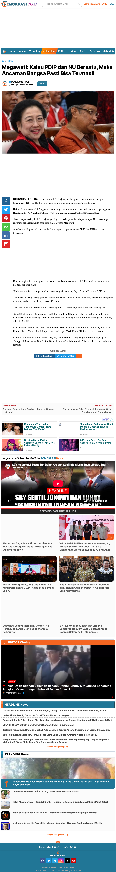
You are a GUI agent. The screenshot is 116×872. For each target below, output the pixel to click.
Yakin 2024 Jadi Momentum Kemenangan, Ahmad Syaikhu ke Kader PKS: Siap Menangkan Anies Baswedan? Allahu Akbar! (85, 546)
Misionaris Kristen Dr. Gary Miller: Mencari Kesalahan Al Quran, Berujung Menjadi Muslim (58, 823)
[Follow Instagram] (61, 860)
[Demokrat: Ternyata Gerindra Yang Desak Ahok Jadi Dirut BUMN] (5, 794)
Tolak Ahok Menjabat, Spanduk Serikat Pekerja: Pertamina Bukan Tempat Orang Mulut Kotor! (60, 802)
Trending (34, 51)
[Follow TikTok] (67, 860)
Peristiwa (95, 51)
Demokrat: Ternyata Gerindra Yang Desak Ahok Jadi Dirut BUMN (46, 791)
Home (12, 51)
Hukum (73, 51)
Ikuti (42, 83)
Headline (49, 51)
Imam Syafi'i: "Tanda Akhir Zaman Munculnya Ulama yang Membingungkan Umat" (55, 812)
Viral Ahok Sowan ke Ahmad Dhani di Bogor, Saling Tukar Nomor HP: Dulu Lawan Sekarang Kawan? (55, 710)
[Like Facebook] (42, 860)
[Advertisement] (58, 27)
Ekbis (83, 51)
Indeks (22, 51)
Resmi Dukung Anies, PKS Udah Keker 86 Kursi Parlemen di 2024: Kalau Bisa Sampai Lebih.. (28, 587)
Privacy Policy (45, 847)
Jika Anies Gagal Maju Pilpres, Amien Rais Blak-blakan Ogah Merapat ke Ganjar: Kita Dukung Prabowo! (27, 546)
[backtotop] (58, 843)
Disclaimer (56, 847)
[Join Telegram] (55, 860)
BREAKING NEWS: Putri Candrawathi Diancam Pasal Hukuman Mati (38, 725)
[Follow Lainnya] (79, 356)
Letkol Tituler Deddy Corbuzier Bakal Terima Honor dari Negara (36, 715)
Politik (62, 51)
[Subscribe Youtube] (73, 860)
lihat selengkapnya (56, 746)
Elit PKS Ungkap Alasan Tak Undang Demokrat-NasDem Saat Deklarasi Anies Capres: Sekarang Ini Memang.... (83, 628)
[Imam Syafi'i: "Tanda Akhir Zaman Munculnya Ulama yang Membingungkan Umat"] (5, 815)
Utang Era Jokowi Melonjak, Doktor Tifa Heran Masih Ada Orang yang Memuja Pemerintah (26, 628)
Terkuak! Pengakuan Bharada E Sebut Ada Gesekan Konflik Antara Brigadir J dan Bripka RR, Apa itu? (56, 730)
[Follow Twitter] (48, 860)
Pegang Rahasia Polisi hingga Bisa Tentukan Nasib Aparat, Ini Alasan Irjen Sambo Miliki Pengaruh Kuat (57, 720)
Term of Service (69, 847)
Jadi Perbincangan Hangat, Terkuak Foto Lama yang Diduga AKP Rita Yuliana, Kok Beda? (50, 734)
